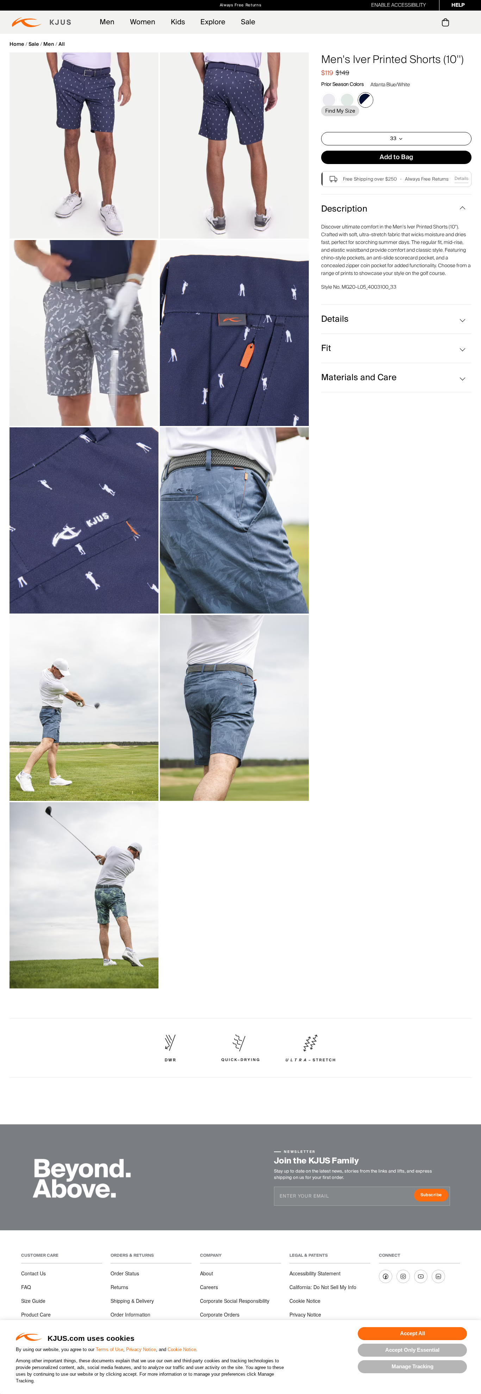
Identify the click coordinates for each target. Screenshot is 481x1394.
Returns (119, 1287)
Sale (248, 22)
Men (107, 22)
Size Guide (33, 1300)
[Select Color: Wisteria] (328, 100)
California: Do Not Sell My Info (322, 1287)
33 (393, 138)
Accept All (412, 1333)
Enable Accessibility (398, 5)
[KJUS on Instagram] (403, 1276)
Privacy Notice (141, 1349)
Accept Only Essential (412, 1350)
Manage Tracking (412, 1366)
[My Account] (431, 22)
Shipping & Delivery (132, 1300)
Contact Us (33, 1273)
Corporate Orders (219, 1314)
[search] (417, 22)
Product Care (36, 1314)
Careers (209, 1287)
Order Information (130, 1314)
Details (461, 178)
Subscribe (434, 1195)
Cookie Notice (182, 1349)
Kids (178, 22)
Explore (212, 22)
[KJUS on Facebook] (385, 1276)
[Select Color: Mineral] (347, 100)
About (206, 1273)
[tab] (447, 22)
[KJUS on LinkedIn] (438, 1276)
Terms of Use (109, 1349)
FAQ (26, 1287)
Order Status (125, 1273)
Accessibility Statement (315, 1273)
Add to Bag (396, 157)
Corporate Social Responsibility (234, 1300)
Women (142, 22)
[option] (84, 145)
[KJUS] (41, 22)
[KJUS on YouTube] (420, 1276)
